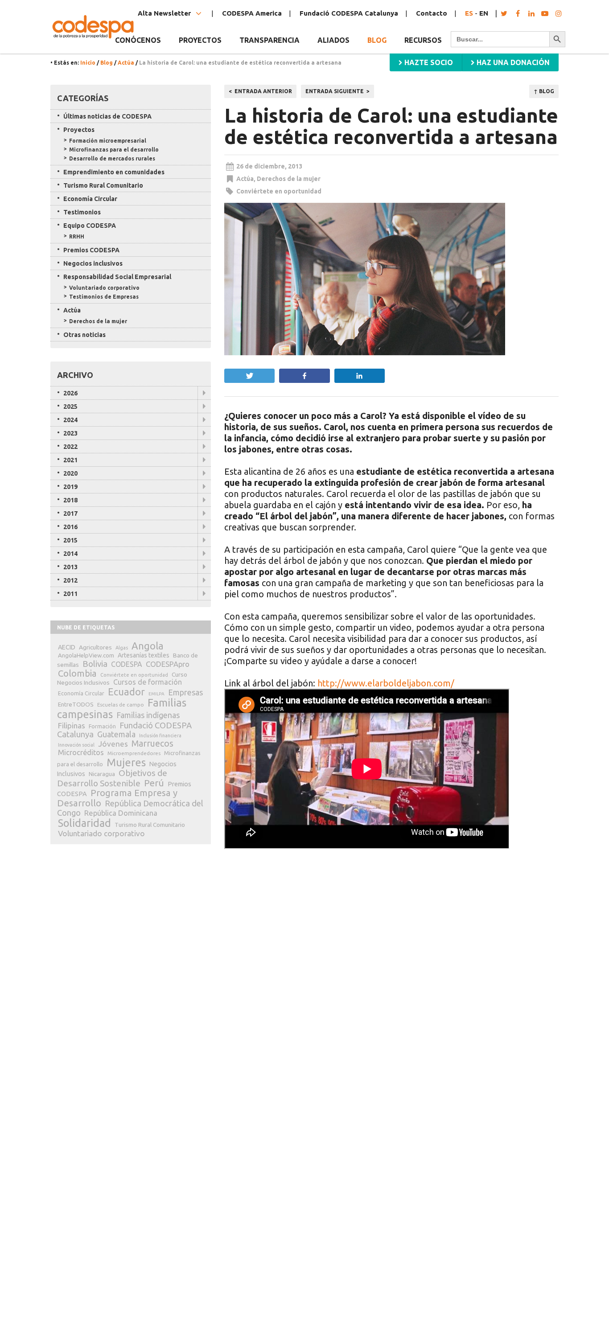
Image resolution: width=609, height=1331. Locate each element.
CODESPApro (167, 664)
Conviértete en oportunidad (278, 191)
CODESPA (126, 664)
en (483, 13)
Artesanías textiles (143, 655)
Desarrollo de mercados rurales (112, 158)
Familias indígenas (148, 715)
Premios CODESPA (91, 250)
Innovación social (76, 745)
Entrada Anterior (263, 91)
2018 (70, 500)
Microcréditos (81, 752)
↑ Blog (544, 91)
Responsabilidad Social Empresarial (117, 276)
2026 (70, 393)
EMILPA (156, 693)
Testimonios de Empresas (104, 297)
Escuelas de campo (120, 704)
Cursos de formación (147, 682)
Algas (121, 647)
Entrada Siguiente (334, 91)
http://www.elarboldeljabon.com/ (385, 683)
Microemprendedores (133, 753)
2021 (70, 460)
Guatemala (116, 734)
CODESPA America (252, 13)
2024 (70, 419)
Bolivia (94, 664)
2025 (70, 406)
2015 (70, 540)
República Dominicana (120, 813)
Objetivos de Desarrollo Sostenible (112, 778)
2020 (70, 473)
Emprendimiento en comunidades (114, 172)
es (469, 13)
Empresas (185, 692)
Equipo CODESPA (89, 225)
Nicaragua (102, 774)
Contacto (431, 13)
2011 (70, 593)
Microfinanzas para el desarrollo (114, 149)
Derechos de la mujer (289, 178)
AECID (66, 647)
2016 (70, 526)
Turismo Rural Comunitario (103, 185)
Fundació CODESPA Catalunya (349, 13)
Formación (102, 726)
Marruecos (152, 743)
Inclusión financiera (160, 735)
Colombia (77, 673)
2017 (70, 513)
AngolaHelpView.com (86, 655)
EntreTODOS (76, 704)
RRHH (76, 236)
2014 (70, 553)
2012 (70, 580)
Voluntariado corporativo (104, 288)
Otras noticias (84, 334)
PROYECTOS (200, 40)
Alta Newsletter (165, 13)
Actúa (126, 63)
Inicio (87, 63)
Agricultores (95, 647)
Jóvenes (113, 743)
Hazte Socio (428, 62)
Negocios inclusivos (93, 263)
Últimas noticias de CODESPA (107, 116)
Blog (377, 40)
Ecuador (126, 691)
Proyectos (79, 129)
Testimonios (82, 212)
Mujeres (126, 762)
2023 (70, 433)
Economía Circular (90, 198)
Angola (148, 645)
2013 (70, 567)
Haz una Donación (512, 62)
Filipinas (71, 725)
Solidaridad (84, 823)
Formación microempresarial (107, 141)
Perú (154, 783)
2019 (70, 486)
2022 (70, 446)
